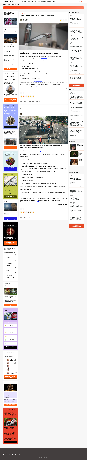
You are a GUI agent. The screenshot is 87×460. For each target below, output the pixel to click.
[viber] (15, 454)
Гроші (36, 1)
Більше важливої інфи (76, 226)
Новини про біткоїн (10, 404)
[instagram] (6, 454)
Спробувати (10, 305)
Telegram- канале (38, 81)
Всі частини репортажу (10, 441)
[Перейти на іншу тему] (81, 1)
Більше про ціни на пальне (10, 347)
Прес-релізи (43, 1)
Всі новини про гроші (10, 196)
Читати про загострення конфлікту (10, 100)
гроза (29, 217)
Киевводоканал (31, 101)
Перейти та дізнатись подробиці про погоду (10, 218)
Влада (29, 1)
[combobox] (6, 214)
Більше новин (77, 85)
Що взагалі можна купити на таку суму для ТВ (10, 169)
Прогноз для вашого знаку (10, 243)
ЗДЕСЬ (37, 86)
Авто (83, 454)
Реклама (53, 1)
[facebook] (3, 454)
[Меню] (15, 1)
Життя (25, 1)
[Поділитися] (64, 20)
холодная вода (39, 101)
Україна (21, 1)
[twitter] (9, 454)
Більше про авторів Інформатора (77, 168)
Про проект (49, 1)
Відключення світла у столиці (46, 7)
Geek (77, 454)
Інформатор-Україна (72, 454)
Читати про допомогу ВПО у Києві (10, 147)
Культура (32, 1)
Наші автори (25, 454)
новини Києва (23, 101)
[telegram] (12, 454)
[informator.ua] (8, 1)
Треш (39, 1)
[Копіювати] (66, 20)
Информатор (44, 58)
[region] (10, 217)
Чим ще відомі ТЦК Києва (10, 127)
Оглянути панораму (10, 68)
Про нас (20, 454)
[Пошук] (83, 1)
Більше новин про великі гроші (10, 377)
